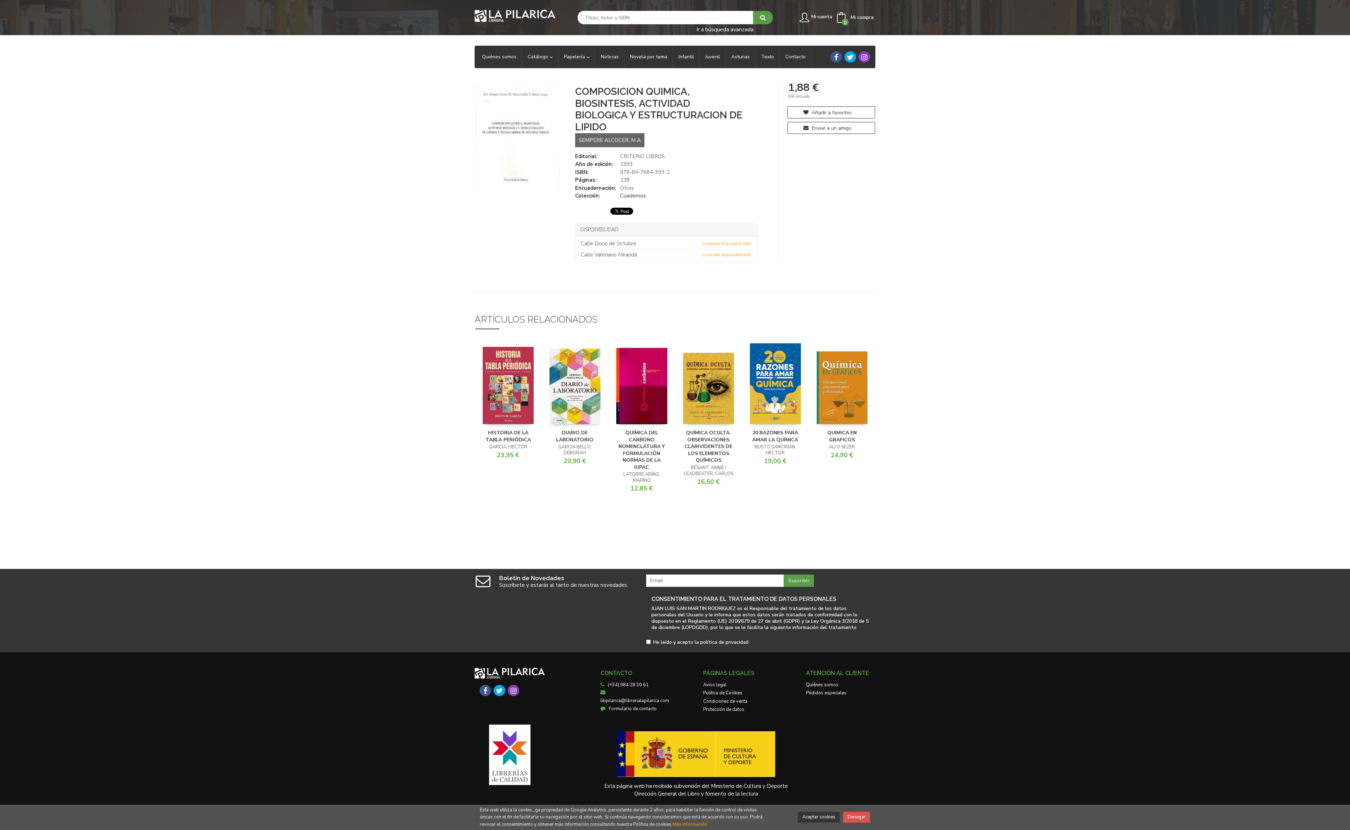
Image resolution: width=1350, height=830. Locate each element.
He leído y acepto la (700, 643)
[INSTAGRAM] (864, 57)
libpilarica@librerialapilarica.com (634, 701)
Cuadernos (633, 195)
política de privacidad (724, 642)
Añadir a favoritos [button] (831, 112)
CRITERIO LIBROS (642, 156)
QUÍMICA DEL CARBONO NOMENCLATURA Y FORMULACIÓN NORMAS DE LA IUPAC (641, 450)
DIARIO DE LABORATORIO (574, 436)
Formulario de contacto (633, 709)
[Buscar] (763, 17)
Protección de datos (723, 709)
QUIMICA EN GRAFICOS (842, 436)
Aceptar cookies (818, 817)
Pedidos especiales (826, 693)
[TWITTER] (850, 57)
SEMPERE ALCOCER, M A (610, 140)
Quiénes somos (822, 685)
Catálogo (538, 56)
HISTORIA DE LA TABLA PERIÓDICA (508, 436)
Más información (690, 824)
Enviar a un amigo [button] (830, 128)
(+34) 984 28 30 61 (628, 685)
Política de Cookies (722, 693)
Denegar (857, 817)
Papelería (575, 56)
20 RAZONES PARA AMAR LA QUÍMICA (775, 436)
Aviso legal (715, 685)
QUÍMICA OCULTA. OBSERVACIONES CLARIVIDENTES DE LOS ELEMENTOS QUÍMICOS (708, 446)
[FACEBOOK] (836, 57)
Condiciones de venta (725, 701)
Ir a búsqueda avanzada (724, 29)
